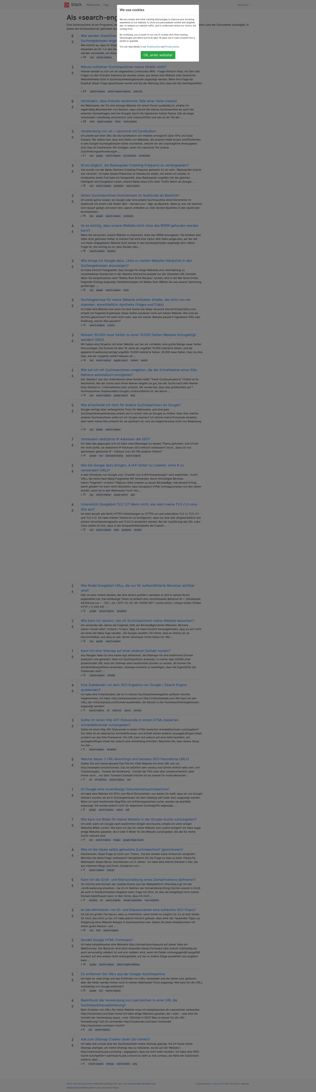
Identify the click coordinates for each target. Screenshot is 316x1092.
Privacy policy (172, 46)
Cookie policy (153, 46)
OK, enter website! (158, 55)
